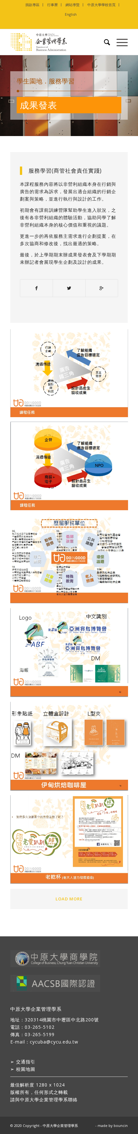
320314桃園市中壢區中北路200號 (62, 1020)
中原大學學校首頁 (101, 4)
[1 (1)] (71, 375)
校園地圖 (25, 1069)
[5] (71, 748)
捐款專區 (32, 4)
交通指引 (25, 1062)
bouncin (121, 1125)
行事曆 (52, 4)
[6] (71, 842)
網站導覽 (72, 4)
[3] (71, 561)
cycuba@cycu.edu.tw (54, 1042)
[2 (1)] (71, 468)
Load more (69, 899)
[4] (71, 655)
